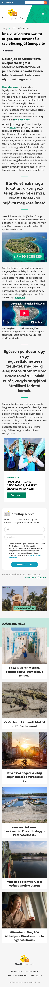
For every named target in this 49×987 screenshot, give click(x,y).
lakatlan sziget (35, 574)
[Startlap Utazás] (13, 14)
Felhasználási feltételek (17, 975)
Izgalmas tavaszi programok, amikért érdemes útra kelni (22, 485)
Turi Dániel (7, 50)
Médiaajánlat (36, 975)
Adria (13, 127)
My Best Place (22, 119)
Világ (4, 28)
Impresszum (16, 971)
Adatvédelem (31, 971)
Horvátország (17, 574)
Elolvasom (16, 495)
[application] (24, 598)
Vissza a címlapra (36, 577)
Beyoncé (20, 297)
